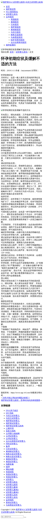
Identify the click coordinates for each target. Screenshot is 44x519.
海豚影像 (10, 464)
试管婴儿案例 (12, 487)
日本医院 (15, 24)
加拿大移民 (11, 431)
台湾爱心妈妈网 (13, 433)
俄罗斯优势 (11, 9)
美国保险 (10, 472)
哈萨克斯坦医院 (17, 40)
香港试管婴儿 (12, 502)
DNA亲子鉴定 (12, 410)
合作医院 (10, 17)
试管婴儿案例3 (12, 492)
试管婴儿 (10, 479)
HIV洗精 (9, 413)
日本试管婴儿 (12, 449)
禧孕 (8, 467)
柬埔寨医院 (16, 30)
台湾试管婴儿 (12, 436)
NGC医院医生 (12, 12)
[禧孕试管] (22, 2)
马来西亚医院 (16, 37)
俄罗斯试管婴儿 (13, 421)
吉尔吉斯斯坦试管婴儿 (15, 441)
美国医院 (15, 19)
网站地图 (10, 469)
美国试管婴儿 (12, 474)
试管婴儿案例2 (12, 490)
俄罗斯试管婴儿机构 (14, 426)
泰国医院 (15, 22)
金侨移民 (10, 500)
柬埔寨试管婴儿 (13, 451)
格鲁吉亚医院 (16, 35)
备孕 (8, 446)
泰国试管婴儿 (12, 459)
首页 (8, 7)
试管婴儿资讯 (12, 14)
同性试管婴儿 (12, 444)
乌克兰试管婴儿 (13, 416)
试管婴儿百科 (12, 495)
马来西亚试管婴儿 (14, 505)
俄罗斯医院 (16, 27)
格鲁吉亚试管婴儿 (14, 454)
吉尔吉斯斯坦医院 (18, 42)
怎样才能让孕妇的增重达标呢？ (16, 398)
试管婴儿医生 (12, 482)
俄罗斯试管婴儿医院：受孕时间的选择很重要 (20, 400)
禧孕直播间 (11, 45)
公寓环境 (10, 428)
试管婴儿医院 (12, 485)
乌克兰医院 (16, 32)
